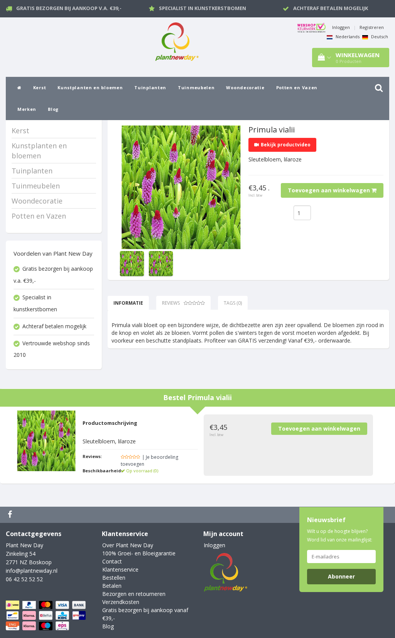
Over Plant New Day (127, 545)
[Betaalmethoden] (46, 615)
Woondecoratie (245, 87)
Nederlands (347, 36)
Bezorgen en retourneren (133, 593)
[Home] (19, 88)
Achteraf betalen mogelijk (330, 8)
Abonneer (341, 576)
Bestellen (113, 577)
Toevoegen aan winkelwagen (329, 190)
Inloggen (341, 27)
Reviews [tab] (171, 303)
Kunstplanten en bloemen (90, 87)
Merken (26, 109)
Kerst (39, 87)
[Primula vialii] (181, 187)
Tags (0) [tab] (233, 303)
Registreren (372, 27)
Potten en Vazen (297, 87)
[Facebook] (11, 515)
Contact (112, 561)
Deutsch (379, 36)
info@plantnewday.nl (31, 570)
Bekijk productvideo (286, 144)
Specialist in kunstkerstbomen (202, 8)
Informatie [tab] (128, 303)
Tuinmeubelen (196, 87)
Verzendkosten (120, 602)
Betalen (112, 585)
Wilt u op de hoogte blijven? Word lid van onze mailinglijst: (339, 535)
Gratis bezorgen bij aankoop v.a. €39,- (69, 8)
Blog (53, 109)
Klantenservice (120, 569)
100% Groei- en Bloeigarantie (139, 553)
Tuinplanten (150, 87)
